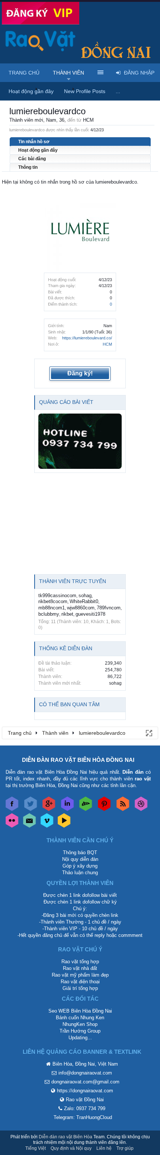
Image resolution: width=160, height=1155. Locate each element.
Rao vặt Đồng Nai (85, 1099)
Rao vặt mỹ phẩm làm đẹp (80, 975)
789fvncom (109, 608)
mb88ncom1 (51, 608)
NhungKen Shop (80, 1024)
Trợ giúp (125, 1148)
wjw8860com (81, 608)
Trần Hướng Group (80, 1031)
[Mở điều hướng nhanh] (148, 732)
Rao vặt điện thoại (80, 981)
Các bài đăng (32, 158)
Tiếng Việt (35, 1148)
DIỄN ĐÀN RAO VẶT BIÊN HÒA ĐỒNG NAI (78, 760)
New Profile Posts (84, 91)
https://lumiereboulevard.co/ (87, 338)
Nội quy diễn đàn (80, 859)
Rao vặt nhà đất (80, 968)
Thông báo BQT (80, 852)
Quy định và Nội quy (71, 1148)
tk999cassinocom (57, 595)
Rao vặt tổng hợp (80, 961)
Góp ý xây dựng (80, 866)
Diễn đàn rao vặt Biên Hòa (65, 1136)
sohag (85, 595)
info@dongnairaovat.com (85, 1073)
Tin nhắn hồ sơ (33, 141)
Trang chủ (24, 73)
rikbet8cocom (52, 601)
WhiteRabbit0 (84, 601)
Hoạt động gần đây (38, 150)
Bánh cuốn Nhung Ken (80, 1017)
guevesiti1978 (90, 614)
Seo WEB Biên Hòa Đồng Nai (80, 1011)
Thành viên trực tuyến (72, 581)
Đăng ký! (80, 373)
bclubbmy (48, 614)
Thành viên (68, 73)
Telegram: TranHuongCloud (83, 1117)
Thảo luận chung (80, 872)
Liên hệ (104, 1148)
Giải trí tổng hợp (80, 988)
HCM (107, 344)
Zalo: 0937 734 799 (84, 1108)
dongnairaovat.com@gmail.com (85, 1082)
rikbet (67, 614)
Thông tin (28, 167)
